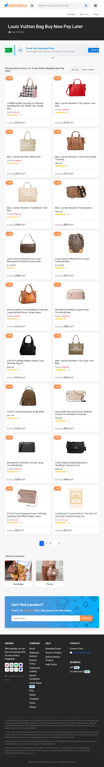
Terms (32, 703)
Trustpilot (34, 699)
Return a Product (54, 652)
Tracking (71, 14)
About (32, 648)
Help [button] (95, 14)
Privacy (32, 707)
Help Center (51, 664)
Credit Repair (35, 683)
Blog (31, 690)
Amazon (29, 610)
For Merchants (77, 671)
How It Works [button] (17, 32)
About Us (84, 14)
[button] (32, 5)
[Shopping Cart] (95, 5)
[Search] (86, 5)
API (71, 667)
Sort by (75, 69)
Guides (32, 694)
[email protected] (82, 652)
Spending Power (53, 648)
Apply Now (87, 50)
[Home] (15, 5)
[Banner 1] (50, 57)
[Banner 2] (53, 57)
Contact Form (76, 648)
